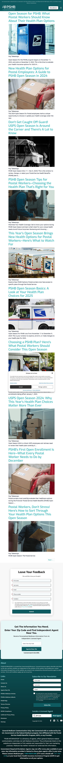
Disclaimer (4, 718)
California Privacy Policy (7, 715)
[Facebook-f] (51, 721)
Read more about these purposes (46, 382)
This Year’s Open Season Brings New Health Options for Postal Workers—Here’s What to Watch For (31, 238)
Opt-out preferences (27, 390)
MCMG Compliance (6, 711)
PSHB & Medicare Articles (8, 693)
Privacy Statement (36, 390)
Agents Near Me (5, 690)
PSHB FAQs (4, 700)
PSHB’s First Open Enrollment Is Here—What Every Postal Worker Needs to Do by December (31, 455)
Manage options (42, 387)
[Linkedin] (54, 721)
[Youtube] (61, 721)
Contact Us (4, 683)
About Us (3, 686)
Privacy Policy (5, 707)
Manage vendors (13, 382)
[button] (52, 373)
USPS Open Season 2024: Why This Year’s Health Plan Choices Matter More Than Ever (30, 401)
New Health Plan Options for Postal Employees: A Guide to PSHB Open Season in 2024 (29, 72)
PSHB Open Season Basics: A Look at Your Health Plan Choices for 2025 (28, 292)
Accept (21, 387)
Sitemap (3, 722)
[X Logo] (58, 721)
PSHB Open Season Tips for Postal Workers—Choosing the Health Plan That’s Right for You (31, 183)
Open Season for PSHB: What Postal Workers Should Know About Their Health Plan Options (31, 17)
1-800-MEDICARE (30, 753)
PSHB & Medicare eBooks (8, 697)
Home (2, 679)
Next (50, 560)
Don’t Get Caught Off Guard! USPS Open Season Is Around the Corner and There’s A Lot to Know (30, 127)
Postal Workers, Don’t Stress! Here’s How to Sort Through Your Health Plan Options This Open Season (29, 512)
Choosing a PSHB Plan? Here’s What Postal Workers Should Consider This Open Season (29, 345)
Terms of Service (5, 704)
